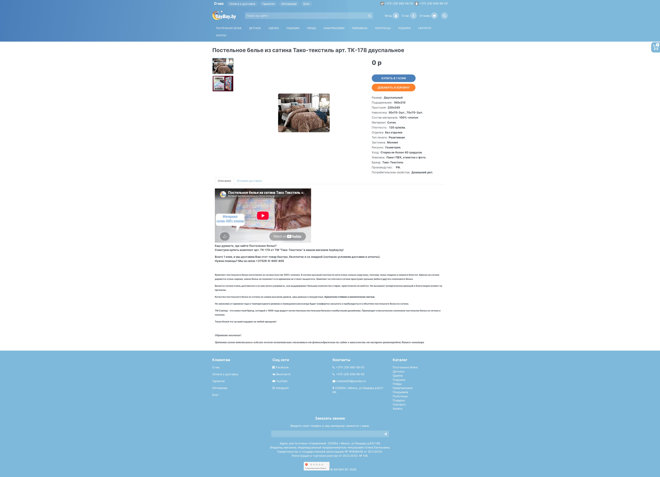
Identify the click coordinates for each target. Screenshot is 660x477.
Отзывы (425, 15)
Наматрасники (403, 388)
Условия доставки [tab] (249, 180)
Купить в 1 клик (393, 78)
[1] (385, 434)
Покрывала (400, 392)
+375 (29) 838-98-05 (433, 3)
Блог (306, 4)
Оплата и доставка (242, 4)
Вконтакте (283, 374)
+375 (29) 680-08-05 (399, 3)
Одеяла (273, 28)
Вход (388, 15)
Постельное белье (229, 28)
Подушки (293, 28)
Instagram (282, 388)
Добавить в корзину (394, 87)
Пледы (397, 384)
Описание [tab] (224, 180)
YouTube (281, 381)
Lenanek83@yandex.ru (351, 381)
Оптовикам (288, 4)
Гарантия (268, 4)
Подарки (399, 400)
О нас (405, 15)
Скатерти (399, 404)
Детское (255, 28)
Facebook (282, 367)
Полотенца (383, 28)
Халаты (221, 35)
